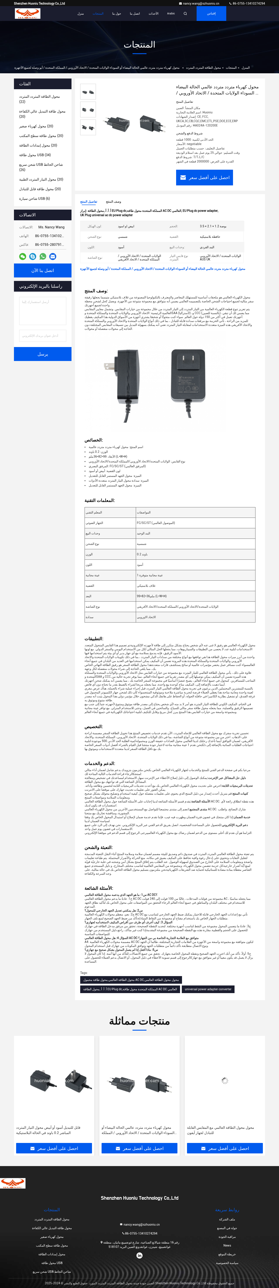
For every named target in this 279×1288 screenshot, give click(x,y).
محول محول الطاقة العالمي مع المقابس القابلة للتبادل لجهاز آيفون (135, 1130)
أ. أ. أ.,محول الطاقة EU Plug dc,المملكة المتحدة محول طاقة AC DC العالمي (130, 989)
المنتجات (98, 13)
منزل (80, 13)
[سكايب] (33, 256)
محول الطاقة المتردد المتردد (203, 67)
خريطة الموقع (227, 1254)
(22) (39, 99)
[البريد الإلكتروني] (53, 256)
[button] (22, 1091)
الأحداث (153, 13)
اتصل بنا (135, 13)
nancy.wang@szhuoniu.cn (201, 3)
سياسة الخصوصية (227, 1263)
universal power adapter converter (208, 989)
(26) (41, 167)
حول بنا (116, 13)
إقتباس (211, 13)
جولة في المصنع (227, 1228)
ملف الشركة (227, 1219)
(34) (35, 155)
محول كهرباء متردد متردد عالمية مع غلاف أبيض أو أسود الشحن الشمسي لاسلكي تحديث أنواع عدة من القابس (223, 1131)
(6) (34, 199)
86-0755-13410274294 (248, 3)
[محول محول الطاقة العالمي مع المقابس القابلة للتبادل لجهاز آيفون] (139, 1080)
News (227, 1245)
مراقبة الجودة (227, 1236)
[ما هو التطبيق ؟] (42, 256)
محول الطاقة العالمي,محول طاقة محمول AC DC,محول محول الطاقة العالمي (131, 980)
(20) (42, 114)
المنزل (246, 67)
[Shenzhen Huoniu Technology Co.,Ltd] (27, 13)
